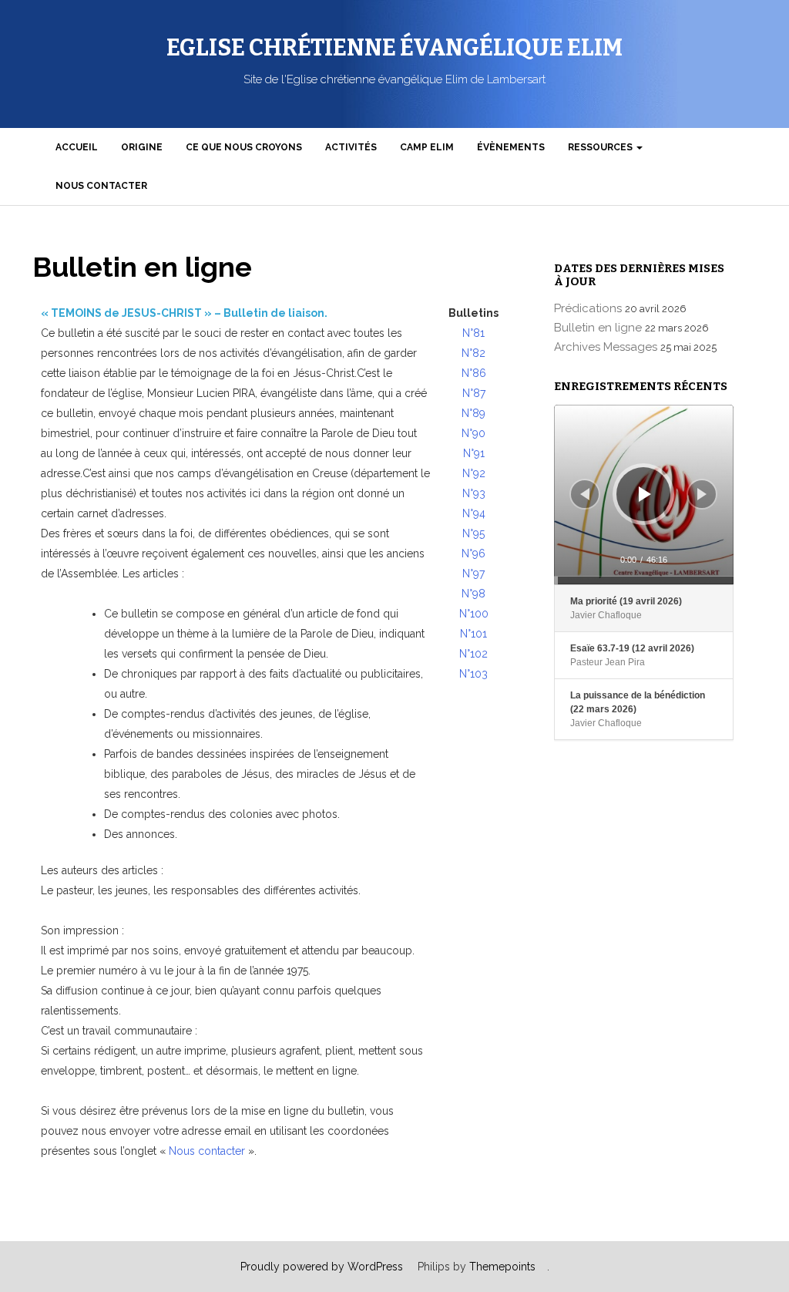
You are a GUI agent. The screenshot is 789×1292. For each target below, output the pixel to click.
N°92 (473, 473)
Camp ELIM (427, 147)
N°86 (474, 373)
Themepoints (502, 1266)
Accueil (76, 147)
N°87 (473, 393)
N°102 (473, 654)
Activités (351, 147)
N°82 (473, 353)
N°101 (473, 633)
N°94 (473, 513)
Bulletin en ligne (599, 328)
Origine (142, 147)
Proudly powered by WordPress (321, 1266)
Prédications (589, 308)
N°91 (474, 453)
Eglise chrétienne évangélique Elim (394, 48)
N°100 (474, 613)
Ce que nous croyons (244, 147)
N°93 (473, 493)
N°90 (473, 433)
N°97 (473, 573)
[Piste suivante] (702, 494)
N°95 (473, 533)
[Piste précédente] (584, 494)
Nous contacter (101, 185)
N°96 (473, 553)
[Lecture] (645, 494)
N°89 (473, 413)
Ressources (601, 147)
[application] (644, 494)
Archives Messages (607, 347)
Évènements (511, 147)
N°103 (473, 674)
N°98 (473, 593)
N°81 (473, 333)
